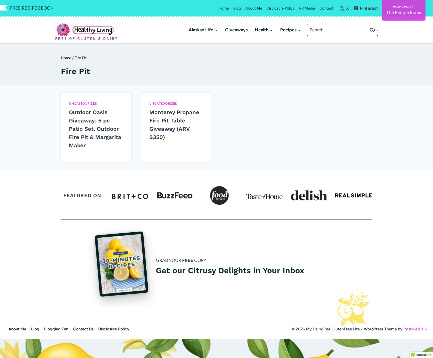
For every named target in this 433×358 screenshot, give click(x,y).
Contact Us (83, 329)
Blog (237, 8)
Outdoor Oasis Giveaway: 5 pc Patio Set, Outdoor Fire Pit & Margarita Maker (95, 129)
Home (224, 8)
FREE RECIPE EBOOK (31, 8)
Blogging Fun (56, 329)
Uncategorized (83, 103)
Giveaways (236, 30)
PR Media (307, 8)
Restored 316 (415, 329)
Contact (326, 8)
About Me (253, 8)
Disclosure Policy (281, 8)
